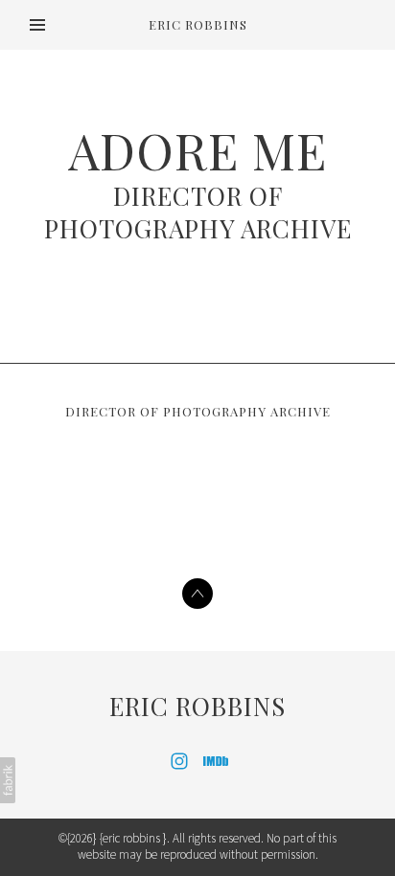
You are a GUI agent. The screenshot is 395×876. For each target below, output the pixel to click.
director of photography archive (198, 212)
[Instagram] (179, 761)
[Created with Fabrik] (7, 780)
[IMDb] (215, 761)
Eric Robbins (197, 706)
